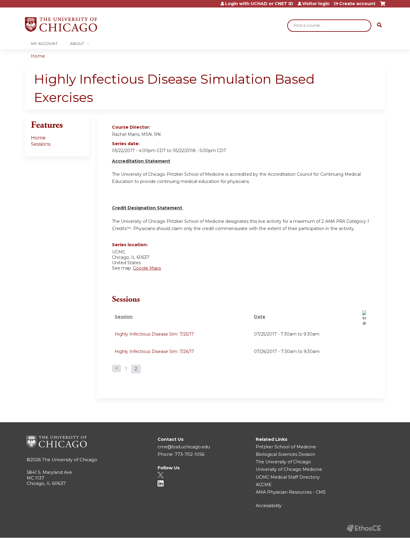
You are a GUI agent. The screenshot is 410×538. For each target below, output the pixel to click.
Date (259, 316)
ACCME (264, 484)
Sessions (40, 144)
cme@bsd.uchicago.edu (184, 447)
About (77, 43)
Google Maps (147, 268)
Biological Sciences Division (285, 454)
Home (38, 56)
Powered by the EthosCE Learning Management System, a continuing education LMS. (363, 528)
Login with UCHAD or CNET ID (259, 3)
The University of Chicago (69, 459)
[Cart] (382, 5)
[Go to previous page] (116, 368)
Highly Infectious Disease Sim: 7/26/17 (154, 351)
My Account (44, 43)
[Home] (61, 24)
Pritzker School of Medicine (286, 447)
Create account (357, 3)
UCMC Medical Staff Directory (288, 477)
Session (124, 316)
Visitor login (316, 3)
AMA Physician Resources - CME (291, 492)
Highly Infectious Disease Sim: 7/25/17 (154, 334)
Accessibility (269, 505)
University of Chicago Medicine (289, 469)
